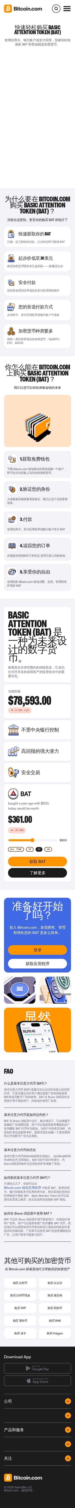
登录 (38, 949)
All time (16, 849)
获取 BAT (37, 861)
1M (48, 849)
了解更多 (38, 872)
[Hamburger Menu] (67, 9)
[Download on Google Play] (37, 1368)
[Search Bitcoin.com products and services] (56, 8)
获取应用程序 (38, 963)
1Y (39, 849)
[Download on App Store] (37, 1381)
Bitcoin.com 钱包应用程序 (22, 1188)
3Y (29, 849)
